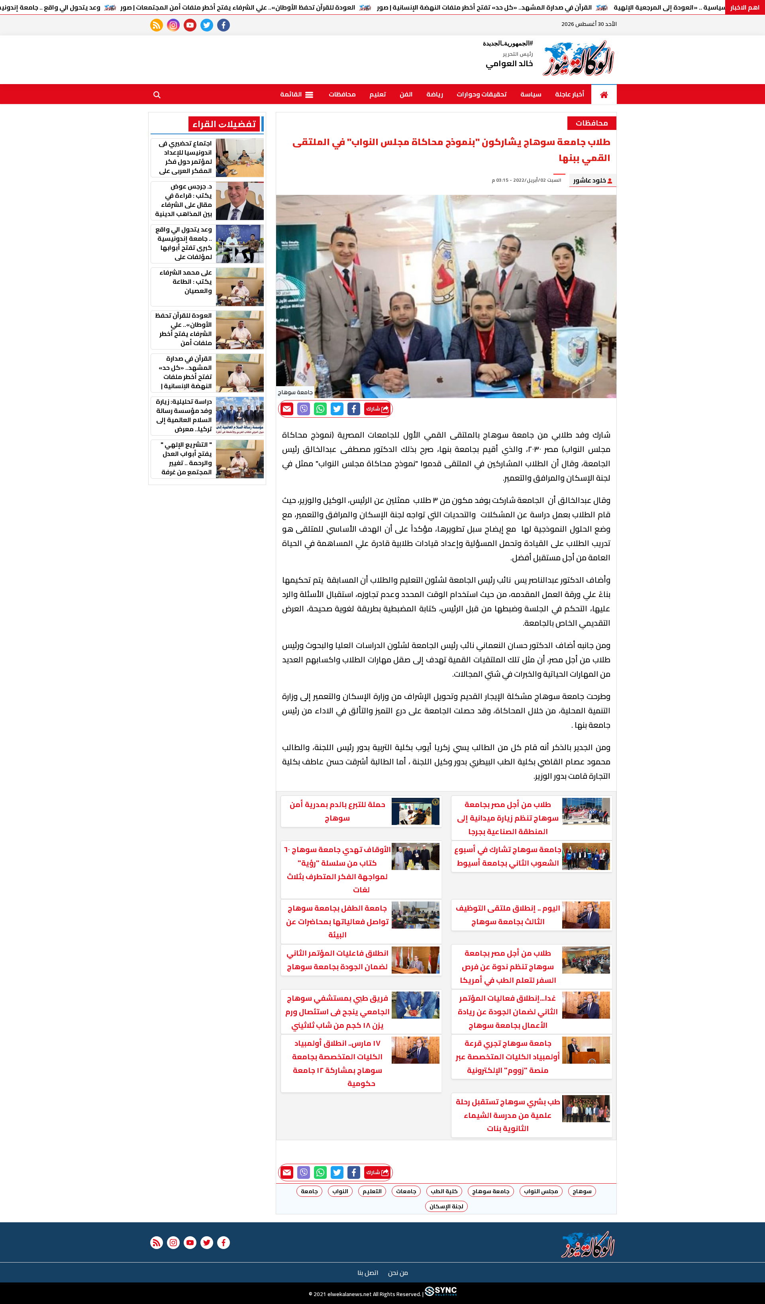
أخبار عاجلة (570, 94)
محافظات (342, 94)
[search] (157, 94)
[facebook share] (353, 409)
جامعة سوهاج (491, 1191)
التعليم (372, 1191)
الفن (406, 94)
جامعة (309, 1191)
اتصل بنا (368, 1272)
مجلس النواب (541, 1191)
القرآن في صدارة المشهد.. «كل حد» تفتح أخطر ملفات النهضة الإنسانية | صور (484, 7)
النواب (340, 1191)
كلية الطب (444, 1191)
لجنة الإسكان (446, 1206)
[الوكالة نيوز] (579, 59)
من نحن (398, 1272)
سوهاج (582, 1191)
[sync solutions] (440, 1294)
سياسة (530, 94)
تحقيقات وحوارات (482, 94)
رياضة (434, 94)
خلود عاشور (590, 180)
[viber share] (303, 409)
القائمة (291, 94)
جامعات (406, 1191)
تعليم (377, 94)
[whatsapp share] (320, 409)
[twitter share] (337, 409)
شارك (373, 409)
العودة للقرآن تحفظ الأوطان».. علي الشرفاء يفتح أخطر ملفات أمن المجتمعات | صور (237, 7)
